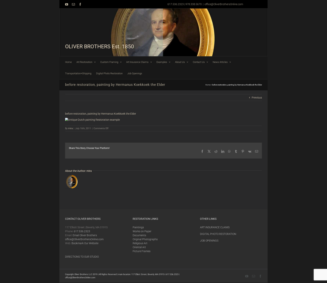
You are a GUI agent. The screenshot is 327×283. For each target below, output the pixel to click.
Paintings (138, 227)
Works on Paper (142, 231)
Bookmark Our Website (85, 243)
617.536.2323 (82, 231)
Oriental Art (139, 247)
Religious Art (140, 243)
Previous (257, 97)
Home (207, 85)
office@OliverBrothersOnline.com (224, 4)
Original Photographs (145, 239)
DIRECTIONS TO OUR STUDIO (82, 256)
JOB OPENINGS (209, 240)
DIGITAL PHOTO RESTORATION (218, 233)
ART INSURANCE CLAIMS (215, 227)
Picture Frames (141, 251)
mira (70, 128)
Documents (139, 235)
